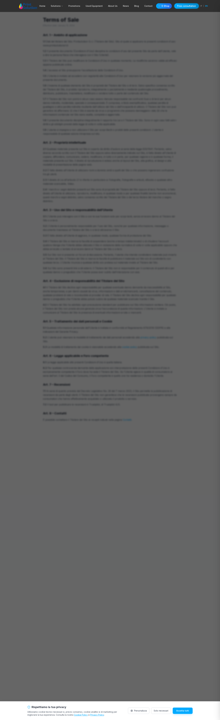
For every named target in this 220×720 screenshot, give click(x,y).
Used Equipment (94, 6)
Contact (148, 6)
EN (206, 6)
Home (42, 6)
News (126, 6)
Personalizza (140, 710)
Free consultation (186, 6)
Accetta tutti (182, 710)
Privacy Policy (97, 715)
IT (201, 6)
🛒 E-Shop (163, 6)
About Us (112, 6)
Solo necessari (161, 710)
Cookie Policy (81, 715)
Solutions (56, 6)
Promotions (74, 6)
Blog (136, 6)
